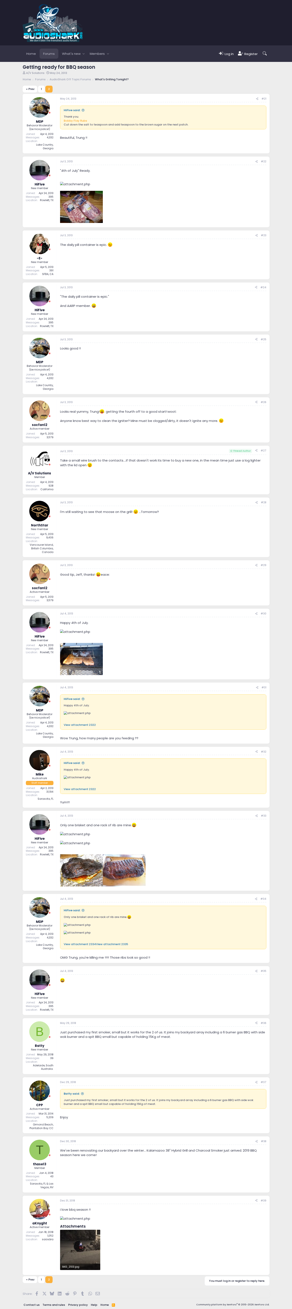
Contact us (32, 1305)
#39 (263, 1200)
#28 (263, 502)
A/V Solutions (35, 73)
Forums (49, 53)
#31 (263, 687)
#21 (263, 98)
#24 (263, 287)
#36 (263, 1023)
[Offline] (49, 113)
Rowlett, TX (46, 200)
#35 (263, 971)
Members (97, 53)
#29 (263, 565)
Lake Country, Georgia (44, 146)
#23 (263, 235)
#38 (263, 1141)
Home (31, 53)
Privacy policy (78, 1305)
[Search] (265, 53)
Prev (31, 89)
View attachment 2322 (80, 725)
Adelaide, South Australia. (43, 1067)
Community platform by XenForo (233, 1304)
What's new (71, 53)
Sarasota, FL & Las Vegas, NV (41, 1185)
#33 (263, 815)
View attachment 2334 (80, 944)
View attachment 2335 (112, 944)
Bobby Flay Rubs (75, 121)
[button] (83, 54)
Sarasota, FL (45, 799)
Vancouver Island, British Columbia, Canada (41, 548)
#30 (263, 613)
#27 (263, 450)
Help (94, 1305)
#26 (263, 402)
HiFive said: (72, 110)
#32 (263, 751)
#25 (263, 339)
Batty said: (72, 1094)
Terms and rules (54, 1305)
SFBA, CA (47, 274)
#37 (263, 1082)
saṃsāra (47, 1239)
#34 (263, 899)
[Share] (257, 98)
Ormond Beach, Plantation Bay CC (41, 1126)
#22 (263, 161)
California (46, 489)
